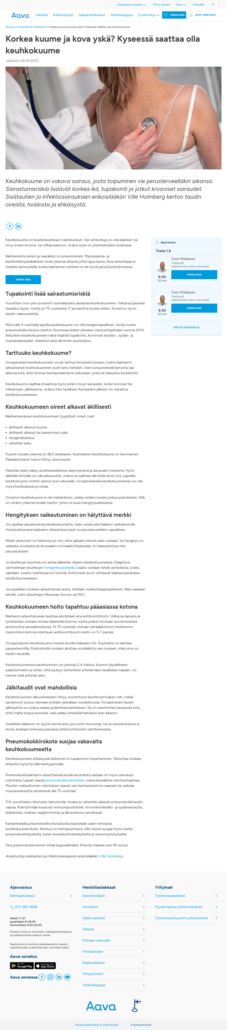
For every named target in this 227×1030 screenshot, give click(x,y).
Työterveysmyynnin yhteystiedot (181, 918)
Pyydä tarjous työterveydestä (178, 907)
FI (213, 4)
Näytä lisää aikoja (186, 327)
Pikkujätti (198, 4)
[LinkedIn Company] (59, 977)
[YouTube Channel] (67, 977)
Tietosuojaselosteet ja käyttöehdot (96, 1024)
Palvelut (42, 15)
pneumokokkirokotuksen (65, 780)
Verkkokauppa (121, 15)
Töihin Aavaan (161, 4)
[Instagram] (50, 977)
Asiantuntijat (63, 15)
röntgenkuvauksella (59, 567)
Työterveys (147, 15)
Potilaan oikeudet (96, 940)
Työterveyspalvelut (170, 896)
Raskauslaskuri (93, 963)
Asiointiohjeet (93, 896)
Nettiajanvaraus (22, 896)
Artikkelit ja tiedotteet (32, 27)
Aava (179, 4)
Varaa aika (177, 14)
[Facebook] (9, 227)
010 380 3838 (26, 907)
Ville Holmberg (110, 856)
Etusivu (10, 27)
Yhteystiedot (92, 974)
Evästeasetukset (141, 1024)
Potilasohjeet (92, 951)
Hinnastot (90, 907)
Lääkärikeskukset (91, 15)
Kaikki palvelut (93, 918)
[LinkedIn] (18, 227)
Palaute (88, 929)
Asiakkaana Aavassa (129, 4)
